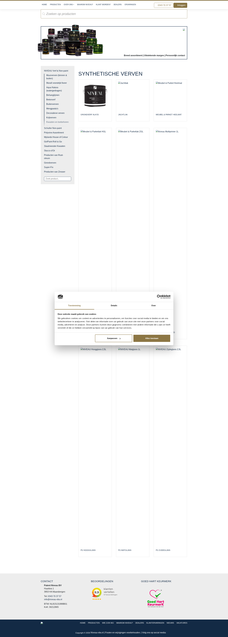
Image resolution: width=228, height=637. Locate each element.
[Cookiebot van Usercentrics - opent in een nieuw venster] (158, 297)
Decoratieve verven (55, 113)
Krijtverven (51, 117)
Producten (55, 5)
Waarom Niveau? (85, 5)
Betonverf (50, 99)
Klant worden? (103, 5)
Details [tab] (114, 305)
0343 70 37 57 (164, 5)
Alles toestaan (151, 338)
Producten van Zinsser (54, 172)
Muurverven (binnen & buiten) (56, 77)
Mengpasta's (52, 108)
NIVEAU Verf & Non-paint (56, 71)
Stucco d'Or (49, 150)
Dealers (118, 5)
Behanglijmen (52, 95)
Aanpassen (112, 338)
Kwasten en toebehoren (57, 122)
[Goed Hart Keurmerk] (155, 598)
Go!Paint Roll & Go (53, 141)
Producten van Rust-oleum (53, 156)
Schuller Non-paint (53, 128)
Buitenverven (52, 104)
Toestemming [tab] (74, 305)
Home (44, 5)
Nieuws (170, 623)
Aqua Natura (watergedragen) (54, 89)
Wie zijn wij (108, 623)
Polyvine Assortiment (54, 132)
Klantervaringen (155, 623)
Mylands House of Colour (56, 137)
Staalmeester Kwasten (54, 146)
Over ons (68, 5)
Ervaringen (130, 5)
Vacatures (181, 623)
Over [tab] (153, 305)
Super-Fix (48, 167)
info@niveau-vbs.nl (53, 599)
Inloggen (181, 5)
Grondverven (50, 163)
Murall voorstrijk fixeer (56, 83)
